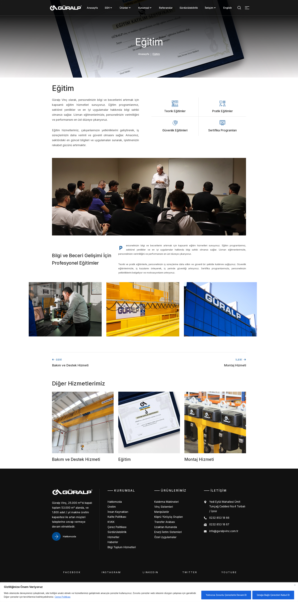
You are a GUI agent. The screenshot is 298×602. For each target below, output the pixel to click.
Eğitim (124, 459)
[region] (149, 592)
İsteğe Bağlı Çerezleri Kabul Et (273, 595)
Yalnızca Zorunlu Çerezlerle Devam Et (226, 595)
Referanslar (166, 7)
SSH (107, 7)
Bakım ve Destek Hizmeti (76, 459)
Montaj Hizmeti (199, 459)
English (227, 7)
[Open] (247, 8)
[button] (239, 8)
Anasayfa (92, 7)
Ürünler (124, 7)
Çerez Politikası (62, 596)
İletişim (209, 7)
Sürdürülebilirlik (189, 7)
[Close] (295, 585)
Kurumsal (143, 7)
